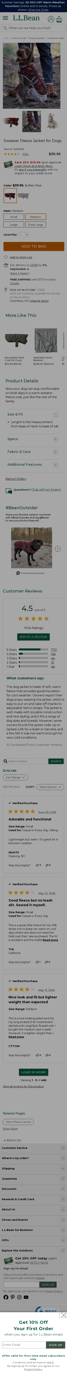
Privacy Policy (33, 1369)
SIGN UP (55, 1345)
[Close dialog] (63, 1315)
